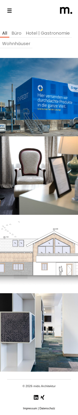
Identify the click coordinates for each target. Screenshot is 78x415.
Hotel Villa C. (39, 175)
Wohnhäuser (16, 44)
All (4, 33)
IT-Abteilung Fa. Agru (39, 332)
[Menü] (9, 10)
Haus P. (39, 254)
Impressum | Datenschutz (39, 408)
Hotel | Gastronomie (48, 33)
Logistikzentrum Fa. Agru (39, 97)
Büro (16, 33)
